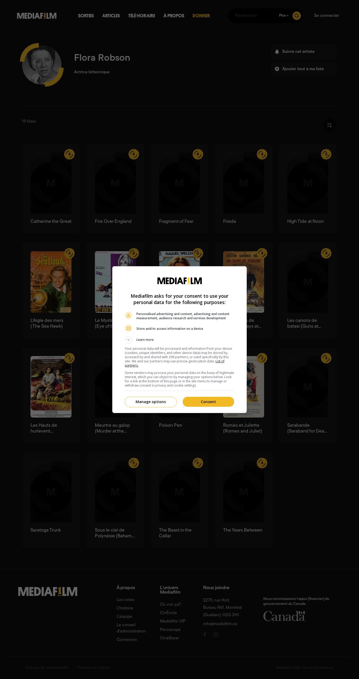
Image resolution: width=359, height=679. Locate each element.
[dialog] (179, 339)
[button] (179, 339)
